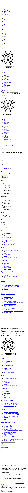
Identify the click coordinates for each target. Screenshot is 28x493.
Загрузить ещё (4, 447)
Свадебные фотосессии (10, 301)
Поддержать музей (7, 272)
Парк (5, 72)
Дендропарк (7, 85)
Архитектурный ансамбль (11, 250)
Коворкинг (7, 309)
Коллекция (6, 241)
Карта (5, 256)
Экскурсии (7, 79)
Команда (6, 238)
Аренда (6, 86)
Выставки (6, 76)
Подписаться (7, 139)
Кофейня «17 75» (8, 306)
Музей (5, 71)
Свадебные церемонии (10, 299)
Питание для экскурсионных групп (13, 311)
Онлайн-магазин (8, 305)
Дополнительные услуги (10, 308)
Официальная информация (11, 244)
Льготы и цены (8, 233)
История (6, 289)
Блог (5, 291)
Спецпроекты (7, 82)
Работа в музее (8, 240)
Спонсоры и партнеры (10, 277)
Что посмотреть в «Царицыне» (12, 285)
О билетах (6, 137)
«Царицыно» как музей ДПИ (11, 286)
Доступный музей (8, 237)
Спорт (5, 83)
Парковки (6, 132)
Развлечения (7, 254)
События (4, 260)
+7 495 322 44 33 (6, 169)
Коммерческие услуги (8, 294)
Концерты (6, 80)
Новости (6, 75)
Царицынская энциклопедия (11, 288)
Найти (2, 445)
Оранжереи (7, 251)
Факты (3, 281)
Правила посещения (9, 236)
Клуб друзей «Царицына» (11, 275)
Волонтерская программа (10, 276)
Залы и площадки (8, 297)
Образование (7, 78)
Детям (5, 87)
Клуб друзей (7, 136)
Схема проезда (4, 177)
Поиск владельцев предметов (11, 243)
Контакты (6, 73)
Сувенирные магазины (10, 304)
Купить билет (4, 90)
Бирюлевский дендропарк (11, 257)
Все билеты (4, 95)
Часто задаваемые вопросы (11, 283)
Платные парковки (9, 312)
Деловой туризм (8, 298)
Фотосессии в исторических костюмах (14, 302)
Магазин (6, 123)
